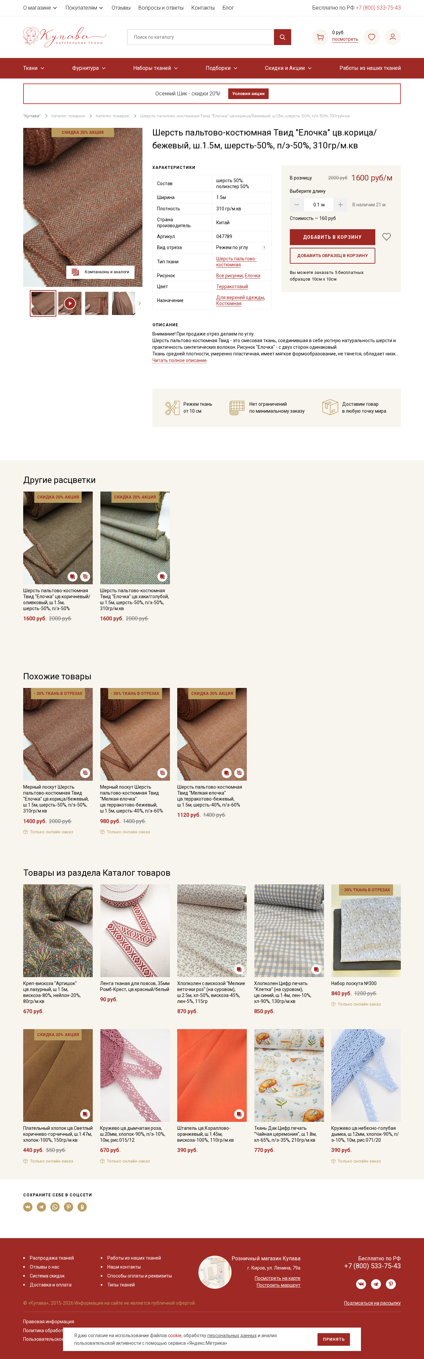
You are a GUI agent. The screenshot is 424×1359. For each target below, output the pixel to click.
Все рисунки (229, 275)
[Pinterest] (69, 1207)
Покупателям (81, 8)
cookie (175, 1335)
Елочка (252, 275)
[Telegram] (41, 1207)
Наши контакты (124, 1267)
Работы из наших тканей (370, 68)
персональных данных (232, 1335)
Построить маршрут (278, 1285)
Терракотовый (232, 286)
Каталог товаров (68, 115)
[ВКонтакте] (28, 1207)
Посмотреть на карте (277, 1278)
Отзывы (121, 8)
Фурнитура (85, 68)
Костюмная (228, 303)
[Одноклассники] (82, 1207)
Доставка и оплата (51, 1284)
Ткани (30, 68)
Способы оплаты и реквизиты (139, 1276)
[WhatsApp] (55, 1207)
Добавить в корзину (332, 237)
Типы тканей (121, 1284)
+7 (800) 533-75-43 (378, 8)
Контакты (203, 8)
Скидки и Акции (285, 68)
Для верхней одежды (240, 297)
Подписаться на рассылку (372, 1303)
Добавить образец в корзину (332, 255)
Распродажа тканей (52, 1258)
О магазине (37, 8)
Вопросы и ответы (161, 8)
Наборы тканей (152, 68)
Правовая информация (48, 1321)
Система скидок (47, 1276)
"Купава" (31, 115)
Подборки (218, 68)
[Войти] (393, 37)
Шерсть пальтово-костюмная (236, 261)
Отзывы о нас (44, 1267)
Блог (228, 8)
